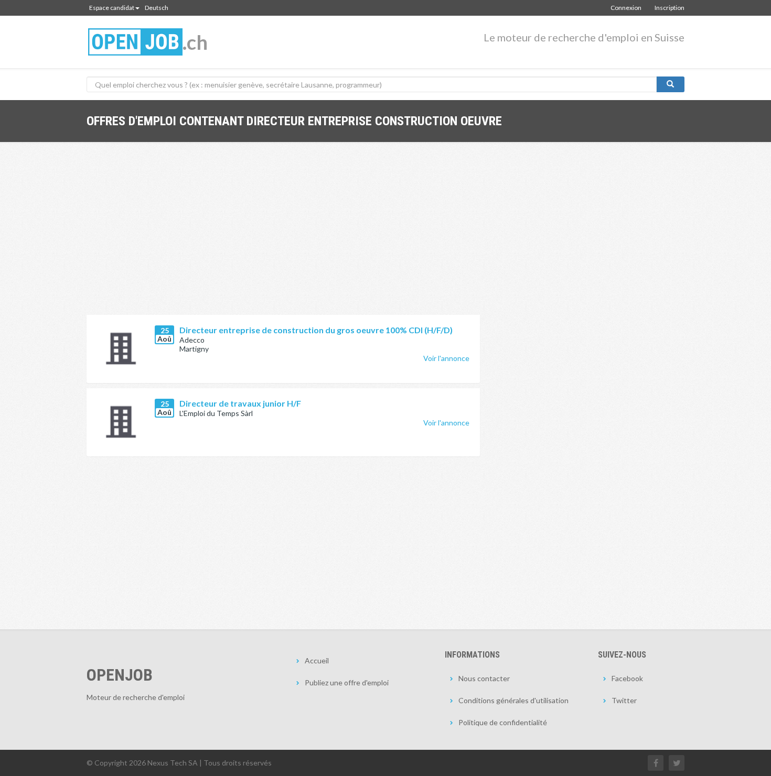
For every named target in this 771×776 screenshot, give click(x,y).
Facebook (627, 678)
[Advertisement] (283, 236)
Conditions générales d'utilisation (513, 700)
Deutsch (156, 8)
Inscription (669, 8)
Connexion (626, 8)
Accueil (317, 660)
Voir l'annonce (446, 358)
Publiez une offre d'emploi (347, 682)
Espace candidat (111, 8)
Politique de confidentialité (502, 722)
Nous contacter (484, 678)
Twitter (624, 700)
